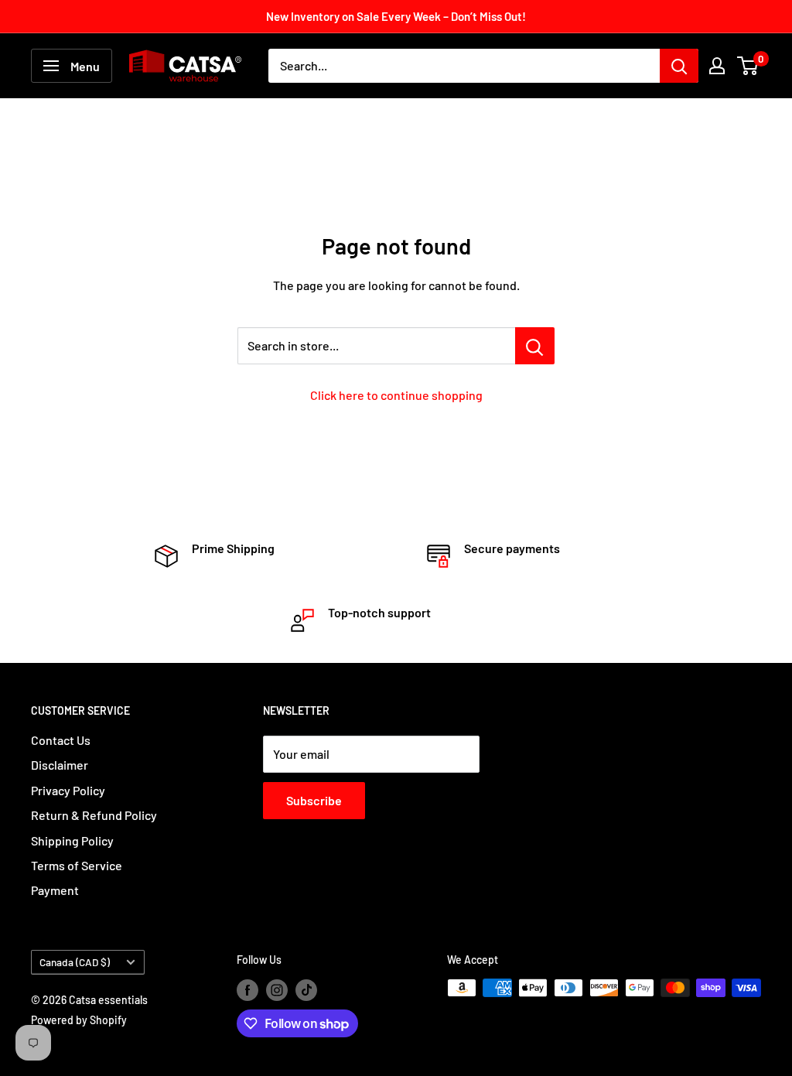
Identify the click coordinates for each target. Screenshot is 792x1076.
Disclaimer (59, 764)
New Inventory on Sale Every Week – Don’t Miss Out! (396, 16)
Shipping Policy (72, 840)
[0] (748, 65)
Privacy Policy (68, 790)
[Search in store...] (535, 345)
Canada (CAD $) (74, 961)
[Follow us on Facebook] (247, 989)
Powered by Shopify (79, 1019)
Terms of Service (76, 865)
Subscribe (314, 800)
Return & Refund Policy (94, 815)
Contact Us (60, 740)
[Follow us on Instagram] (277, 989)
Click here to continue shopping (396, 395)
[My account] (717, 65)
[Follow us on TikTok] (306, 989)
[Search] (679, 66)
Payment (55, 890)
